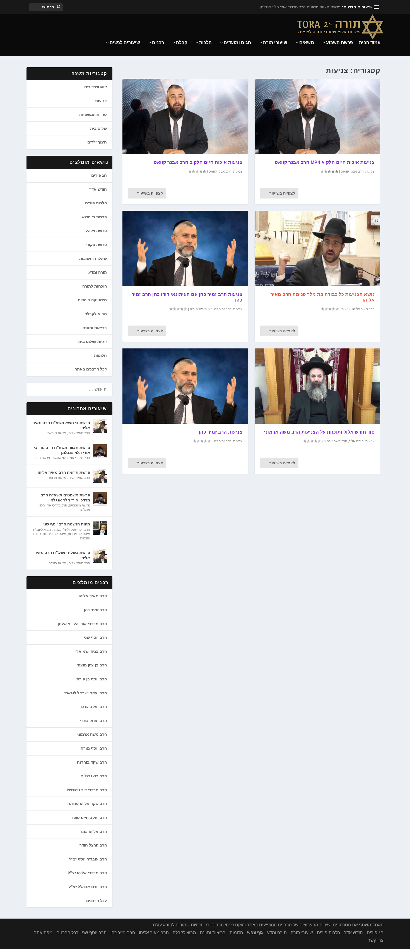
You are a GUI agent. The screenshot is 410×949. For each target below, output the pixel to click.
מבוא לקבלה (96, 314)
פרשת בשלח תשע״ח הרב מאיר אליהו (62, 555)
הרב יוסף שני (81, 530)
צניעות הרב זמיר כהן (221, 432)
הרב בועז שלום (94, 776)
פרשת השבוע (339, 42)
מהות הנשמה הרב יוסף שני (66, 524)
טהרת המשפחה (93, 114)
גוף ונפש (255, 932)
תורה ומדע (97, 272)
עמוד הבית (369, 42)
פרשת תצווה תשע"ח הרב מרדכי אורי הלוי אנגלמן (62, 450)
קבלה (181, 42)
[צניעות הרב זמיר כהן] (185, 386)
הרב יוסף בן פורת (91, 679)
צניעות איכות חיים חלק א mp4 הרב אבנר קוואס (325, 162)
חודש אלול (356, 441)
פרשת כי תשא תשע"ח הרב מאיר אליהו (61, 425)
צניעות (237, 171)
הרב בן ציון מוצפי (92, 665)
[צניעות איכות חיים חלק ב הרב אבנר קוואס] (185, 116)
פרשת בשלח (57, 563)
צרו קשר (376, 940)
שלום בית (98, 128)
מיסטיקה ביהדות (92, 300)
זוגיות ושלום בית (201, 309)
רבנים (158, 42)
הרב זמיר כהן (222, 309)
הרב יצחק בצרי (93, 720)
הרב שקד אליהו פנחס (88, 803)
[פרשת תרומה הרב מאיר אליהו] (100, 476)
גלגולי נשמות (61, 530)
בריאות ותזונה (95, 328)
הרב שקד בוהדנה (92, 762)
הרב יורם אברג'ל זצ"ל (88, 887)
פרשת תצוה (41, 458)
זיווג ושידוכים (95, 87)
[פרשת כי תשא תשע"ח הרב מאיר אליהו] (100, 426)
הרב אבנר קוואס (220, 171)
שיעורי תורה (275, 42)
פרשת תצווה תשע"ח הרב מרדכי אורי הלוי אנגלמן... (298, 7)
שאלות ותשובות (93, 258)
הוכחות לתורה (94, 286)
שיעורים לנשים (125, 42)
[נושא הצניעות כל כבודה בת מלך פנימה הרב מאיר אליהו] (317, 248)
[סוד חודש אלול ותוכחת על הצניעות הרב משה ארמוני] (317, 386)
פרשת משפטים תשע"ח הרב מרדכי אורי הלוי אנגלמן (65, 497)
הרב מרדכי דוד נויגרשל (87, 790)
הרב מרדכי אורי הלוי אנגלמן (71, 458)
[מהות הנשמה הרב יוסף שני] (100, 528)
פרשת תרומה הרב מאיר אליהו (64, 472)
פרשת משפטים (79, 505)
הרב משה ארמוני (335, 441)
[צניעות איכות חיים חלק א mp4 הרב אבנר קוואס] (317, 116)
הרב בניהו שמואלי (91, 651)
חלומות (100, 355)
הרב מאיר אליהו (363, 309)
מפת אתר (43, 932)
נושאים (306, 42)
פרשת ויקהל (96, 230)
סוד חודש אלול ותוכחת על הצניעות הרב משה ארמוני (319, 432)
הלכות (205, 42)
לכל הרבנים (96, 900)
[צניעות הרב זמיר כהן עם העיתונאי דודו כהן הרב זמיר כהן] (185, 248)
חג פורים (99, 175)
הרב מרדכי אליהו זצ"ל (87, 873)
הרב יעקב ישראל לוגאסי (85, 693)
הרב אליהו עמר (93, 831)
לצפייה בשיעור (150, 193)
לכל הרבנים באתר (91, 369)
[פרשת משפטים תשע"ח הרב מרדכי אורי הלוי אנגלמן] (100, 499)
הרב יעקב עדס (94, 706)
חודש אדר (98, 189)
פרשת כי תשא (94, 217)
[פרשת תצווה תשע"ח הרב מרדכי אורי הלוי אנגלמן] (100, 451)
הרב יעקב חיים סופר (89, 817)
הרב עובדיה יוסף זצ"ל (88, 859)
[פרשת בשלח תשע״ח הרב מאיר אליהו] (100, 556)
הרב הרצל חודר (93, 845)
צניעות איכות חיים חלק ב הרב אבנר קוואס (198, 162)
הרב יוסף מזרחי (93, 748)
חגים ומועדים (237, 42)
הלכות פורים (96, 203)
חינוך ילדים (97, 142)
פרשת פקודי (96, 244)
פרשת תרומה (57, 478)
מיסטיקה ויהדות (79, 534)
